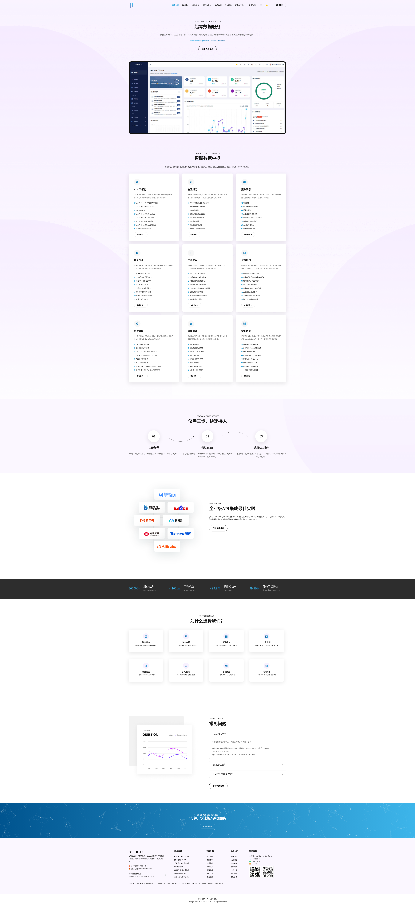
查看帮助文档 (218, 785)
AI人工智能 (140, 189)
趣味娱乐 (246, 189)
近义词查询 (247, 210)
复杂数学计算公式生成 (250, 359)
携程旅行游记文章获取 (181, 856)
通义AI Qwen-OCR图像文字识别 (147, 203)
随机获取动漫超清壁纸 (197, 214)
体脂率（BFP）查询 (196, 359)
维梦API (188, 883)
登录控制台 (279, 5)
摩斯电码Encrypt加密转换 (252, 355)
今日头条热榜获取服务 (197, 206)
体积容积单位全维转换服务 (252, 348)
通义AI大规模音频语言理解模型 (253, 277)
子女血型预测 (194, 363)
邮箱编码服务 (178, 866)
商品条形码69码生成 (250, 363)
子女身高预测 (194, 344)
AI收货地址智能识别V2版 (198, 217)
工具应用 (192, 260)
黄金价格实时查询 (180, 860)
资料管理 (234, 866)
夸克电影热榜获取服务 (250, 206)
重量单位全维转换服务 (250, 344)
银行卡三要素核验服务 (197, 228)
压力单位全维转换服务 (250, 366)
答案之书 (246, 203)
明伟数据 (167, 883)
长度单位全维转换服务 (181, 863)
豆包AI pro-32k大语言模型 (145, 217)
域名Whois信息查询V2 (143, 281)
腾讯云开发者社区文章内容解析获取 (148, 370)
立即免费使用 (207, 48)
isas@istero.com (258, 864)
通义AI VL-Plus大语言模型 (144, 221)
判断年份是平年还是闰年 (197, 277)
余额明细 (234, 863)
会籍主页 (234, 870)
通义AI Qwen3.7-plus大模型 (145, 214)
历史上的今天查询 (249, 351)
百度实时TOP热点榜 (250, 221)
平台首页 (175, 5)
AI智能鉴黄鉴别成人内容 (197, 284)
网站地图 (234, 877)
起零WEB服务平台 (150, 883)
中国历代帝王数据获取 (250, 370)
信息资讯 (139, 260)
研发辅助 (139, 331)
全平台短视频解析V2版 (251, 273)
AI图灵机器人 (140, 210)
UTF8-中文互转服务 (142, 344)
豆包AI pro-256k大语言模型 (145, 206)
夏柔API (174, 883)
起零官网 (140, 883)
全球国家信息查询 (142, 299)
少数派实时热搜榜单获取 (197, 281)
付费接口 (246, 260)
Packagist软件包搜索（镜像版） (200, 288)
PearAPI (194, 883)
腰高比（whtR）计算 (196, 351)
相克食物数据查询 (195, 366)
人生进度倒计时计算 (250, 214)
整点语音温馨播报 (180, 873)
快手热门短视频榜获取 (143, 288)
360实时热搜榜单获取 (143, 292)
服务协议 (210, 860)
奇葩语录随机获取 (195, 225)
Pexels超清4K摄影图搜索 (198, 295)
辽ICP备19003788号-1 (138, 866)
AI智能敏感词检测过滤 (143, 228)
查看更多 (140, 234)
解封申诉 (210, 856)
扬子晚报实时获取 (142, 284)
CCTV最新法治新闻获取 (144, 277)
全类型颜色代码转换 (196, 292)
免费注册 (252, 5)
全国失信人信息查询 (250, 292)
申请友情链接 (218, 883)
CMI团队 (210, 883)
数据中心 (185, 5)
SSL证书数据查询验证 (181, 870)
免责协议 (210, 863)
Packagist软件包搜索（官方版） (147, 355)
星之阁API (202, 883)
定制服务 (228, 5)
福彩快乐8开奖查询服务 (251, 281)
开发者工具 (239, 5)
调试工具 (210, 873)
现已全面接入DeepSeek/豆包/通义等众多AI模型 (207, 40)
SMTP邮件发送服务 (250, 284)
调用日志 (234, 860)
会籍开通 (234, 873)
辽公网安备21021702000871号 (141, 869)
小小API (160, 883)
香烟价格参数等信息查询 (251, 295)
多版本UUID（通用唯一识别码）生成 (148, 366)
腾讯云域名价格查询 (143, 273)
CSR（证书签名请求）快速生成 (146, 351)
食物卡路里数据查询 (196, 348)
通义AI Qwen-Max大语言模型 (146, 225)
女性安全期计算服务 (196, 370)
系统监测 (218, 5)
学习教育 (246, 331)
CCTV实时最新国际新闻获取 (199, 203)
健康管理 (192, 331)
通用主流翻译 (194, 210)
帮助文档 (195, 5)
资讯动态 (206, 5)
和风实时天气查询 (195, 299)
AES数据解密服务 (142, 359)
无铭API (181, 883)
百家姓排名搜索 (248, 225)
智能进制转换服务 (142, 363)
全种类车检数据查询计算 (144, 295)
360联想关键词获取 (142, 348)
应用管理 (234, 856)
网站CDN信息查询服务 (197, 273)
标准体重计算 (194, 355)
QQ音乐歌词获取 (249, 228)
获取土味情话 (194, 221)
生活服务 (192, 189)
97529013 (256, 859)
